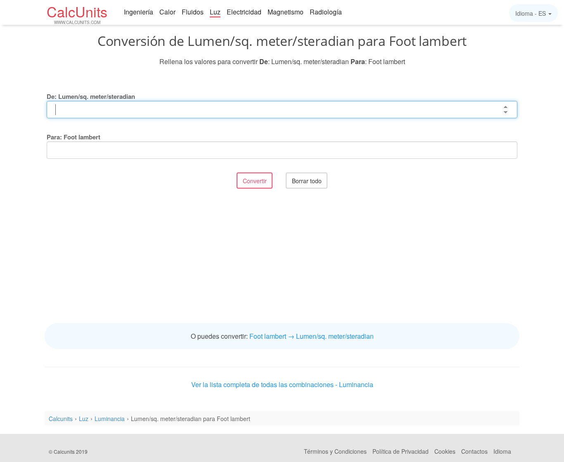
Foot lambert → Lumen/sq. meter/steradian (311, 336)
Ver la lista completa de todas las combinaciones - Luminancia (282, 384)
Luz (215, 12)
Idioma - (530, 13)
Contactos (474, 451)
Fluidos (193, 12)
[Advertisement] (282, 257)
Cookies (444, 451)
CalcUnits (77, 13)
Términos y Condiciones (335, 451)
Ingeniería (138, 12)
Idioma (502, 451)
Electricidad (244, 12)
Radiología (326, 12)
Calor (167, 12)
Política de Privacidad (400, 451)
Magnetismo (285, 12)
